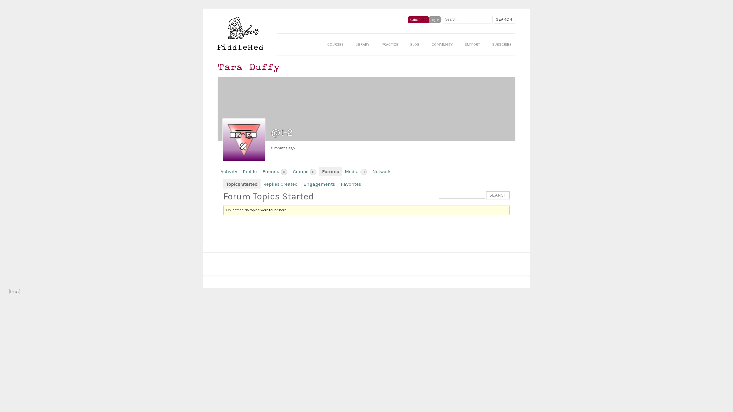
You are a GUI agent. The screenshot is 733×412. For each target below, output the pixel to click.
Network (382, 171)
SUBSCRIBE (418, 20)
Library (362, 44)
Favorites (351, 184)
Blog (414, 44)
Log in (434, 20)
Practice (390, 44)
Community (442, 44)
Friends (274, 171)
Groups (303, 171)
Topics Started (242, 184)
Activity (228, 171)
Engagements (319, 184)
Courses (335, 44)
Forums (330, 171)
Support (472, 44)
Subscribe (501, 44)
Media (355, 171)
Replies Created (280, 184)
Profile (250, 171)
